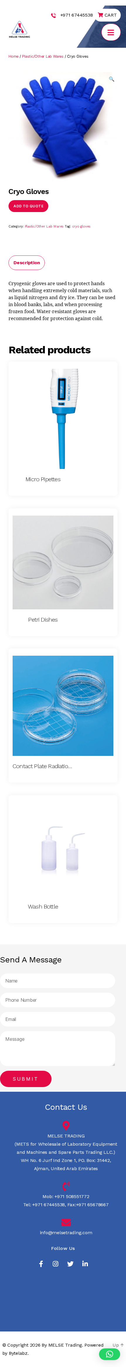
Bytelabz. (19, 1353)
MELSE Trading (65, 1345)
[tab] (26, 262)
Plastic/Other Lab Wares (42, 56)
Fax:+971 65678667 (87, 1204)
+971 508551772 (71, 1196)
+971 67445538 (76, 15)
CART (110, 15)
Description (26, 262)
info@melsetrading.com (66, 1232)
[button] (109, 1354)
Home (13, 56)
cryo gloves (81, 226)
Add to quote (28, 206)
